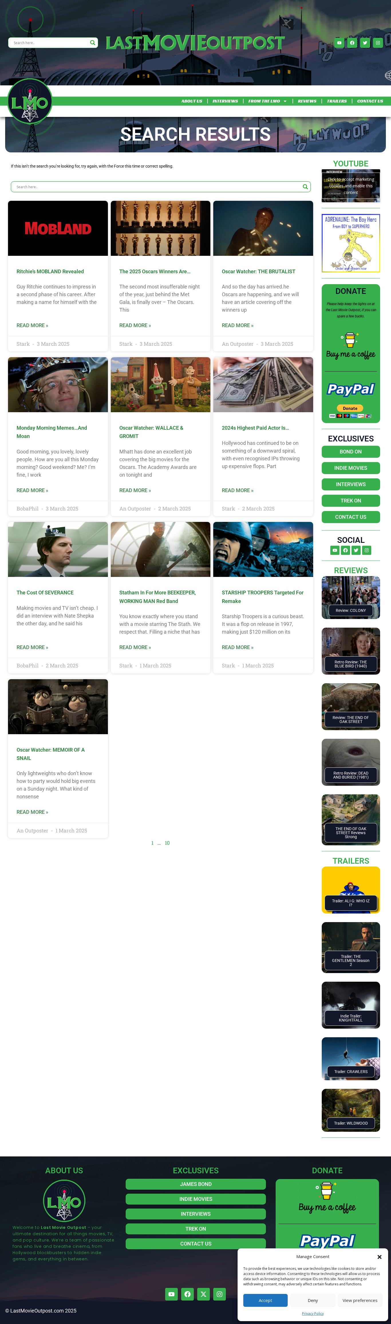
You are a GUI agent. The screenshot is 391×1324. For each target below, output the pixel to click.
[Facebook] (352, 43)
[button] (379, 1256)
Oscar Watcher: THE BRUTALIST (258, 271)
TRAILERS (337, 101)
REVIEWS (307, 101)
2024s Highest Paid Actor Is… (255, 428)
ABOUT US (191, 101)
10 (167, 842)
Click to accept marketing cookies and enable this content (350, 185)
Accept (265, 1300)
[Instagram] (378, 43)
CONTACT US (370, 101)
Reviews (351, 570)
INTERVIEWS (225, 101)
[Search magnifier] (93, 43)
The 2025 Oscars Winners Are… (155, 271)
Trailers (351, 861)
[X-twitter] (203, 1294)
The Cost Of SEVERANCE (45, 593)
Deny (313, 1300)
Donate (350, 291)
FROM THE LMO (264, 101)
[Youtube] (339, 43)
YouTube (350, 163)
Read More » (32, 325)
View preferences (360, 1300)
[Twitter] (365, 43)
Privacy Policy (313, 1313)
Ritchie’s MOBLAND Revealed (50, 271)
